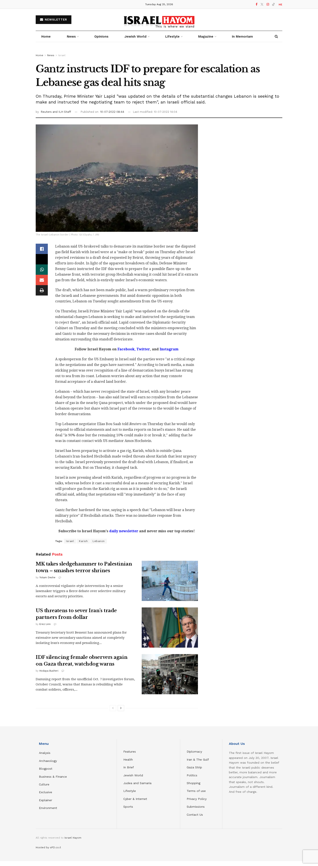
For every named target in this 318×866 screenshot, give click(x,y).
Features (129, 751)
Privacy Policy (197, 799)
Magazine (205, 36)
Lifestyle (129, 791)
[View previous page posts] (113, 708)
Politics (192, 775)
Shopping (193, 783)
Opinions (101, 36)
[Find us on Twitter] (261, 4)
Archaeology (48, 761)
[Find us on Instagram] (268, 4)
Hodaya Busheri (48, 670)
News (71, 36)
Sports (128, 806)
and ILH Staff (62, 111)
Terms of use (196, 791)
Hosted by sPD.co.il (48, 847)
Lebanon (99, 541)
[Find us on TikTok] (273, 4)
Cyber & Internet (135, 799)
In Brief (128, 767)
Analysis (45, 753)
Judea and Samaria (137, 783)
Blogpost (45, 768)
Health (128, 759)
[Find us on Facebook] (256, 4)
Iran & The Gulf (198, 759)
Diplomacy (195, 751)
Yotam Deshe (47, 577)
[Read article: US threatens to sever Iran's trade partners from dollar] (170, 627)
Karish (83, 541)
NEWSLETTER (55, 19)
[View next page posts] (121, 708)
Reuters (47, 111)
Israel (62, 55)
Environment (48, 808)
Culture (44, 784)
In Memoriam (242, 36)
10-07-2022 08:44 (112, 111)
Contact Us (195, 814)
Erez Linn (45, 624)
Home (46, 36)
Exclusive (45, 792)
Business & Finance (53, 776)
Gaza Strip (194, 767)
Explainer (45, 800)
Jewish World (133, 775)
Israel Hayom (72, 837)
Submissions (196, 806)
